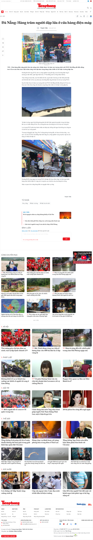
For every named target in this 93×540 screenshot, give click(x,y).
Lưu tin (3, 47)
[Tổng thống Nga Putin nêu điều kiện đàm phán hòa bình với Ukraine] (77, 429)
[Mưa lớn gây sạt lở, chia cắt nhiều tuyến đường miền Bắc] (38, 285)
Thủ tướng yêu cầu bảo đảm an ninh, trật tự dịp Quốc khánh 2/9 (38, 273)
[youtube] (91, 1)
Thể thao (48, 11)
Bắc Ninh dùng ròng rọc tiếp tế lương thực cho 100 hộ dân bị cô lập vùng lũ (12, 274)
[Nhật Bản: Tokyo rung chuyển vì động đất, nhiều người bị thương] (11, 454)
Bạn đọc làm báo (9, 536)
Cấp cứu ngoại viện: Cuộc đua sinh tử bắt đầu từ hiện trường (46, 492)
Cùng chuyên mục (9, 255)
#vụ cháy (25, 203)
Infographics (60, 509)
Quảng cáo (76, 1)
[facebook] (88, 1)
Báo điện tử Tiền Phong (46, 6)
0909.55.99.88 (25, 522)
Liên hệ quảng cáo (26, 520)
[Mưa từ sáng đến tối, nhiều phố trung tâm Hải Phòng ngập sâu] (64, 264)
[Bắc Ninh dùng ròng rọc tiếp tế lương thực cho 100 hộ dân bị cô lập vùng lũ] (12, 264)
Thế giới (32, 11)
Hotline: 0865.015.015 (25, 1)
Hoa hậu (82, 11)
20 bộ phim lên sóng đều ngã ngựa (77, 409)
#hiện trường (34, 203)
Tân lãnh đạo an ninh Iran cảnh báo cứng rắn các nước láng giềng (81, 462)
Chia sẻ (3, 43)
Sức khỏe (26, 11)
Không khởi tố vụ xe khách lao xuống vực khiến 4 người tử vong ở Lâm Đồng (15, 381)
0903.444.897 (45, 522)
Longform (48, 509)
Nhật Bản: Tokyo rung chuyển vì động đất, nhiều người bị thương (11, 462)
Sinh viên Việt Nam (51, 1)
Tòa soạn (68, 1)
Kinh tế (11, 11)
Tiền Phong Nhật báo (38, 1)
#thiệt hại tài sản (45, 203)
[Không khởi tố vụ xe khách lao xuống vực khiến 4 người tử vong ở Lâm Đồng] (15, 368)
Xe (57, 11)
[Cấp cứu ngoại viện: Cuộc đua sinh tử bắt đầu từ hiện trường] (46, 480)
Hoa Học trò (60, 1)
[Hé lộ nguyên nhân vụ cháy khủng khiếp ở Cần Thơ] (65, 215)
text (80, 16)
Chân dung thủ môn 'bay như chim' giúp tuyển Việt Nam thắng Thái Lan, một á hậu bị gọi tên (46, 411)
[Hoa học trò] (90, 504)
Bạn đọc (79, 514)
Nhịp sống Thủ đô (27, 516)
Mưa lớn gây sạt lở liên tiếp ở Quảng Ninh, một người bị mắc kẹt (62, 294)
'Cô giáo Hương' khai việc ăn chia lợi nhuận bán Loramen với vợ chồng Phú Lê (46, 381)
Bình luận (3, 51)
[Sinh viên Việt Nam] (81, 504)
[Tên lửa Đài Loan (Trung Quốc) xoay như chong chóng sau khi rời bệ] (34, 454)
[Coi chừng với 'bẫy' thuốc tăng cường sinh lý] (15, 480)
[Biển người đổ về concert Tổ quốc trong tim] (15, 399)
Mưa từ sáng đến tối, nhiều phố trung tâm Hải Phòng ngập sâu (62, 273)
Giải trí (65, 11)
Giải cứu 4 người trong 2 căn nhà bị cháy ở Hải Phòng (41, 224)
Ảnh (24, 509)
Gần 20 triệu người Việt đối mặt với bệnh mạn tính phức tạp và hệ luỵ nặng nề (77, 493)
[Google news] (76, 524)
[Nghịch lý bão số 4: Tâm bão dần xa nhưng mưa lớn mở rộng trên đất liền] (12, 306)
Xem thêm (90, 12)
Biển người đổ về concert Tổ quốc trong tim (13, 410)
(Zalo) (31, 522)
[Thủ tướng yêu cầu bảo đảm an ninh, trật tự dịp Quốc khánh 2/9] (38, 264)
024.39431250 (6, 525)
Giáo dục (71, 11)
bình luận (87, 16)
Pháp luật (42, 11)
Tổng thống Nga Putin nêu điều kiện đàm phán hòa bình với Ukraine (75, 442)
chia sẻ (77, 16)
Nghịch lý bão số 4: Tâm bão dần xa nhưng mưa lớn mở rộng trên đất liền (12, 315)
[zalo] (72, 524)
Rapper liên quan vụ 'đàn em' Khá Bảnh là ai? (76, 380)
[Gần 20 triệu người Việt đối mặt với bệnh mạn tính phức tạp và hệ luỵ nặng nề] (77, 480)
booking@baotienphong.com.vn (29, 524)
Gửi (66, 239)
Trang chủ (2, 12)
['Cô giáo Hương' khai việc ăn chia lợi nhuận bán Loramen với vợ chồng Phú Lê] (46, 368)
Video (86, 11)
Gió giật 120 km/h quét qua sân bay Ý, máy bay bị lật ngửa (57, 462)
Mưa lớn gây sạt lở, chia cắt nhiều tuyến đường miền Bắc (37, 294)
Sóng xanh (16, 11)
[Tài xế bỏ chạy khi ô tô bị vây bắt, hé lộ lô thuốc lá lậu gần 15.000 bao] (64, 306)
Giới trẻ (37, 11)
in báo (84, 16)
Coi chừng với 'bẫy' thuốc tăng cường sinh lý (13, 492)
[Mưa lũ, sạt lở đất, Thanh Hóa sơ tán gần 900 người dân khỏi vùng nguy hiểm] (12, 285)
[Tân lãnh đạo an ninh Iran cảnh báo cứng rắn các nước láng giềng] (81, 454)
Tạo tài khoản (34, 231)
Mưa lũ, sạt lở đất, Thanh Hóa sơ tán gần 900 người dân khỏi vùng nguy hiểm (12, 295)
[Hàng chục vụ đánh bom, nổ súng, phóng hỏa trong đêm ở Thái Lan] (46, 429)
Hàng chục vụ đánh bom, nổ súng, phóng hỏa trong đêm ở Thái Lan (45, 441)
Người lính (53, 11)
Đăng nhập (25, 231)
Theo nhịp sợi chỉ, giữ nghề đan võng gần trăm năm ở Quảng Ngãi (37, 315)
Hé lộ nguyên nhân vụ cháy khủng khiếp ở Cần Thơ (38, 214)
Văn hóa (61, 11)
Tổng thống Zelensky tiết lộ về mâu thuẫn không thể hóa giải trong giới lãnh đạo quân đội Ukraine (15, 442)
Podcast (36, 509)
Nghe (3, 38)
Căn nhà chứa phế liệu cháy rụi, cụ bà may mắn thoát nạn (42, 221)
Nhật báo (15, 509)
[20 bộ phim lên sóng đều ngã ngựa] (77, 399)
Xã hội (6, 11)
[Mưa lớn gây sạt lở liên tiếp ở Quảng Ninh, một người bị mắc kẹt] (64, 285)
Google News (90, 16)
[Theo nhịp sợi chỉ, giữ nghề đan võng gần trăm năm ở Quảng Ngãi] (38, 306)
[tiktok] (68, 524)
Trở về (3, 55)
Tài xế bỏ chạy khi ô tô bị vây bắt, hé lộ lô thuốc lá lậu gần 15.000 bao (63, 315)
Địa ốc (21, 11)
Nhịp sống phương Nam (39, 516)
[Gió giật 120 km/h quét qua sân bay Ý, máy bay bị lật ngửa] (58, 454)
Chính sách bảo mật (87, 520)
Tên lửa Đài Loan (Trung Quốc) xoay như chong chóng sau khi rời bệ (34, 463)
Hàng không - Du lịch (6, 516)
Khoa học (76, 11)
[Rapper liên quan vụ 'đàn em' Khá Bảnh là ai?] (77, 368)
